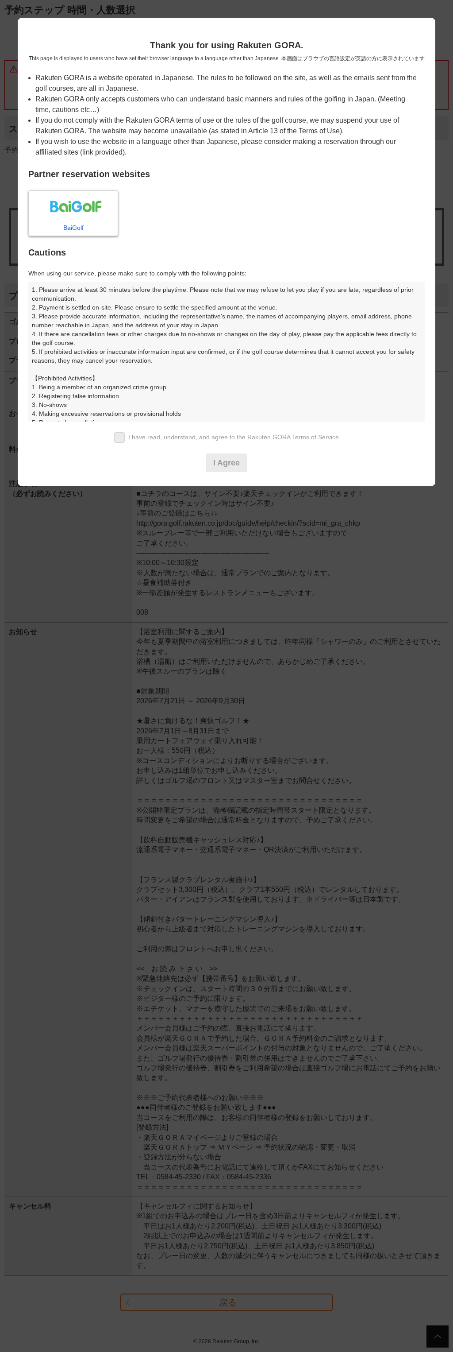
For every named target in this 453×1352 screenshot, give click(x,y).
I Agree (226, 462)
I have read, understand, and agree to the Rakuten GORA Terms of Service (233, 437)
